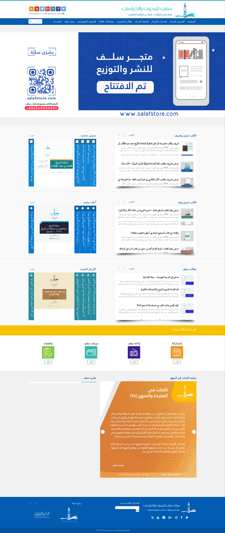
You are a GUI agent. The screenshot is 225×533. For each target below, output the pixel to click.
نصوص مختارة (88, 135)
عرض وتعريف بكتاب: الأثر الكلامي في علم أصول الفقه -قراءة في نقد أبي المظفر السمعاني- (148, 177)
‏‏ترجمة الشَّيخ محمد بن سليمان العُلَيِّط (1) (88, 229)
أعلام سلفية (89, 202)
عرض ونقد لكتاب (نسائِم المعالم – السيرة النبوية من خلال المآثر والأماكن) (148, 210)
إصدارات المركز (159, 21)
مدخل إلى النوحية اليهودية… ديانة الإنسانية (161, 277)
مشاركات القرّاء (106, 21)
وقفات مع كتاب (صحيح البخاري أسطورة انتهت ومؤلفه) (155, 226)
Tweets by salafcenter (88, 382)
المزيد (177, 362)
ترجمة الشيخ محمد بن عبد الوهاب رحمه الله (32, 163)
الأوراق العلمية (88, 269)
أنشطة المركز (142, 21)
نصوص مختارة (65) (88, 154)
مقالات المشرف (124, 21)
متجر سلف (69, 21)
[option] (155, 163)
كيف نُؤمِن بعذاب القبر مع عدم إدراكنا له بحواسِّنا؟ (158, 293)
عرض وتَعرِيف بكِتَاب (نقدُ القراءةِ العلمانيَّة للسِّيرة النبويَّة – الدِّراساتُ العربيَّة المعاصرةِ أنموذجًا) (150, 161)
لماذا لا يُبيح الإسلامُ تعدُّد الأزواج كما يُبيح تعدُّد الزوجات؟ (155, 309)
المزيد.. (131, 135)
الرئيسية (191, 21)
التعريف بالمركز (177, 21)
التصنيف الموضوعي (86, 21)
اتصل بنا (57, 21)
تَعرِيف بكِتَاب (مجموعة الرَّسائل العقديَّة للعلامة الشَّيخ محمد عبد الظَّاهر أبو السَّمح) (148, 146)
